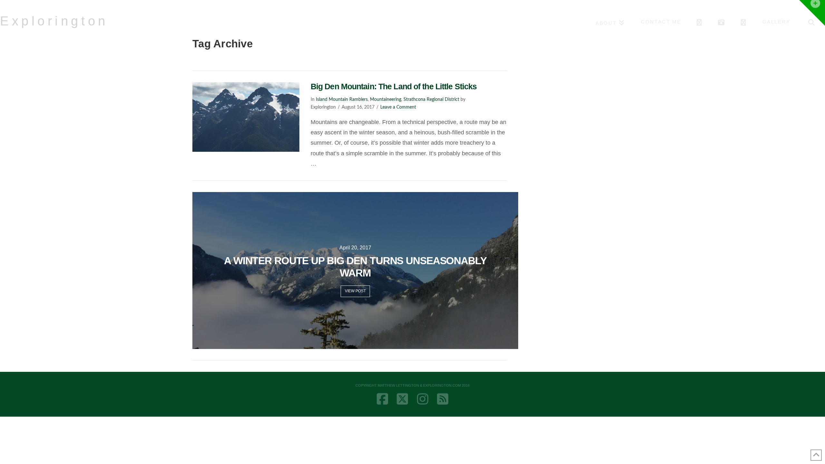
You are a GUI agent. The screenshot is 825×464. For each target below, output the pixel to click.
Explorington (54, 21)
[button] (812, 13)
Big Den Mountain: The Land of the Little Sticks (394, 86)
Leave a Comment (398, 107)
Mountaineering (385, 99)
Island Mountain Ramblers (342, 99)
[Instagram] (422, 398)
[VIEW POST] (245, 117)
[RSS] (442, 398)
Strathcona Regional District (431, 99)
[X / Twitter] (402, 398)
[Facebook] (382, 398)
